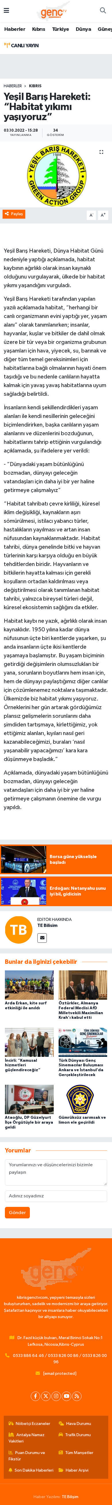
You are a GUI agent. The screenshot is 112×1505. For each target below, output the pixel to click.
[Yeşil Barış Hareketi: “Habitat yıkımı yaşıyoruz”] (56, 174)
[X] (46, 1396)
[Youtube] (66, 1396)
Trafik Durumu (78, 1435)
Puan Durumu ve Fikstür (27, 1456)
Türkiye (60, 29)
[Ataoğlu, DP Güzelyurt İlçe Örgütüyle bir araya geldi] (29, 1099)
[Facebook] (35, 1396)
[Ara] (102, 11)
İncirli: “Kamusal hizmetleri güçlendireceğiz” (22, 1065)
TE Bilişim (70, 1497)
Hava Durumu (78, 1423)
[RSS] (77, 1396)
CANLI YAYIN (24, 45)
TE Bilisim (47, 925)
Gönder (17, 1212)
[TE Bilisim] (18, 929)
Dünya (83, 29)
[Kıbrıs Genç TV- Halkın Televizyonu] (53, 11)
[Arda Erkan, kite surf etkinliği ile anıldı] (29, 984)
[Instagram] (56, 1396)
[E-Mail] (42, 938)
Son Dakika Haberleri (34, 1470)
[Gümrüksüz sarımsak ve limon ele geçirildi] (83, 1099)
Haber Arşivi (77, 1470)
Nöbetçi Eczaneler (33, 1423)
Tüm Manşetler (79, 1453)
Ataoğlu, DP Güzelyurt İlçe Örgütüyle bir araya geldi (29, 1122)
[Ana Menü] (6, 11)
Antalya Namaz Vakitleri (27, 1438)
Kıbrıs (38, 29)
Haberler (14, 29)
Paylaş (17, 214)
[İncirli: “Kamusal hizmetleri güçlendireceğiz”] (29, 1042)
